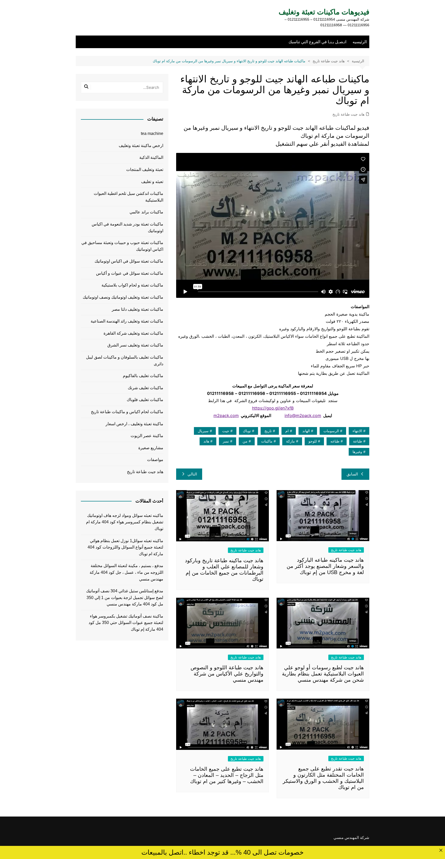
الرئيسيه (360, 42)
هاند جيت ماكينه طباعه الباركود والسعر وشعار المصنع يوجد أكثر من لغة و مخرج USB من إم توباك (325, 566)
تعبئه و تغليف (152, 181)
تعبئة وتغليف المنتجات (144, 169)
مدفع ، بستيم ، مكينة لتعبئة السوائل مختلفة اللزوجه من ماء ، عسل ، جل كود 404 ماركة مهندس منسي (126, 572)
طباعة (357, 441)
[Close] (441, 850)
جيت (225, 431)
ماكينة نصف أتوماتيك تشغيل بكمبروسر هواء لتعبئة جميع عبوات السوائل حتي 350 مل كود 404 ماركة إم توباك (126, 622)
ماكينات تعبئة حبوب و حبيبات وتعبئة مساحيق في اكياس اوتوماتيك (122, 245)
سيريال (203, 431)
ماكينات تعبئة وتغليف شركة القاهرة (133, 333)
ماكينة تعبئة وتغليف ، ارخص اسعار (134, 424)
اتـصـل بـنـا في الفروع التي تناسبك (317, 42)
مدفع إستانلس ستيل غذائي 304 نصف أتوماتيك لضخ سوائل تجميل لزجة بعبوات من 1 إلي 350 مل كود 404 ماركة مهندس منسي (124, 597)
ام (287, 431)
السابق (352, 474)
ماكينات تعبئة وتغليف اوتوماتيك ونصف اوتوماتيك (123, 297)
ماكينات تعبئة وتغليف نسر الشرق (135, 345)
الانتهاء (357, 431)
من (245, 441)
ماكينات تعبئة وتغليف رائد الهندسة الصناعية (127, 321)
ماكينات (266, 441)
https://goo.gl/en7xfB (273, 408)
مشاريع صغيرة (150, 448)
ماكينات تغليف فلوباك (145, 399)
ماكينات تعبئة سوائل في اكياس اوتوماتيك (129, 261)
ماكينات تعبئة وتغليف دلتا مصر (137, 309)
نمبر (226, 441)
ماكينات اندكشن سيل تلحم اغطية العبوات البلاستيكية (128, 196)
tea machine (152, 133)
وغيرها (357, 452)
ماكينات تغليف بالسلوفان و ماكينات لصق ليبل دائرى (124, 360)
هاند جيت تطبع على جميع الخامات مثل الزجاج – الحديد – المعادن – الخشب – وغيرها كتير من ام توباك (226, 775)
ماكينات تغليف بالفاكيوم (143, 376)
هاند (206, 441)
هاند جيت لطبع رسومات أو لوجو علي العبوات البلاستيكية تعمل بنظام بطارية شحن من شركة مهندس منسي (323, 674)
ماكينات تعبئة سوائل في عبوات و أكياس (129, 273)
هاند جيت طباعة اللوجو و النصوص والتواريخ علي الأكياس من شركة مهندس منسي (227, 674)
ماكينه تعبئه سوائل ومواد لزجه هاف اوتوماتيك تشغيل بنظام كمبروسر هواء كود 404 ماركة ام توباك (124, 522)
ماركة (290, 441)
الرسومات (331, 431)
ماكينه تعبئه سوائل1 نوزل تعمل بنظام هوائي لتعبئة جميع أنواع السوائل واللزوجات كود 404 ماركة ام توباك (125, 547)
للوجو (313, 441)
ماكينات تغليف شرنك (145, 388)
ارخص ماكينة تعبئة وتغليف (141, 145)
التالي (192, 474)
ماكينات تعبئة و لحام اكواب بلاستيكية (132, 285)
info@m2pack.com (303, 415)
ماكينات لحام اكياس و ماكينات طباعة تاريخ (127, 412)
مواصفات (155, 459)
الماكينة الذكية (151, 157)
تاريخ (268, 431)
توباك (247, 431)
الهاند (306, 431)
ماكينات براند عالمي (146, 212)
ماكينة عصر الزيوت (147, 435)
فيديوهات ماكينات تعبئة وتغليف (324, 12)
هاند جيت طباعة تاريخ (348, 114)
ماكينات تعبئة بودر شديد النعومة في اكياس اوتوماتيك (127, 227)
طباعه (334, 441)
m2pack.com (226, 415)
